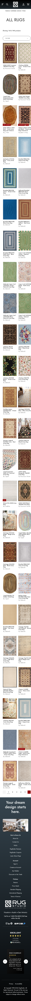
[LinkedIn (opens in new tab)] (9, 923)
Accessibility (18, 984)
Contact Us (15, 842)
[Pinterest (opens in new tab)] (11, 924)
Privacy (11, 984)
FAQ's (15, 845)
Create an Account (15, 867)
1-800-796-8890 (16, 916)
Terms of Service (15, 896)
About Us (15, 838)
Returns (15, 882)
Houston (7, 912)
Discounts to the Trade (15, 874)
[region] (15, 962)
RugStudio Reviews (15, 849)
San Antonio (22, 912)
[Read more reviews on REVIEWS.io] (15, 943)
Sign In (15, 864)
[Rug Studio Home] (15, 4)
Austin (14, 912)
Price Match (15, 886)
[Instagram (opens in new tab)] (6, 924)
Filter (8, 38)
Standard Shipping (15, 889)
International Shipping (15, 893)
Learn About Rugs (15, 856)
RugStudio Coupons (15, 852)
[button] (2, 4)
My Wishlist (15, 871)
